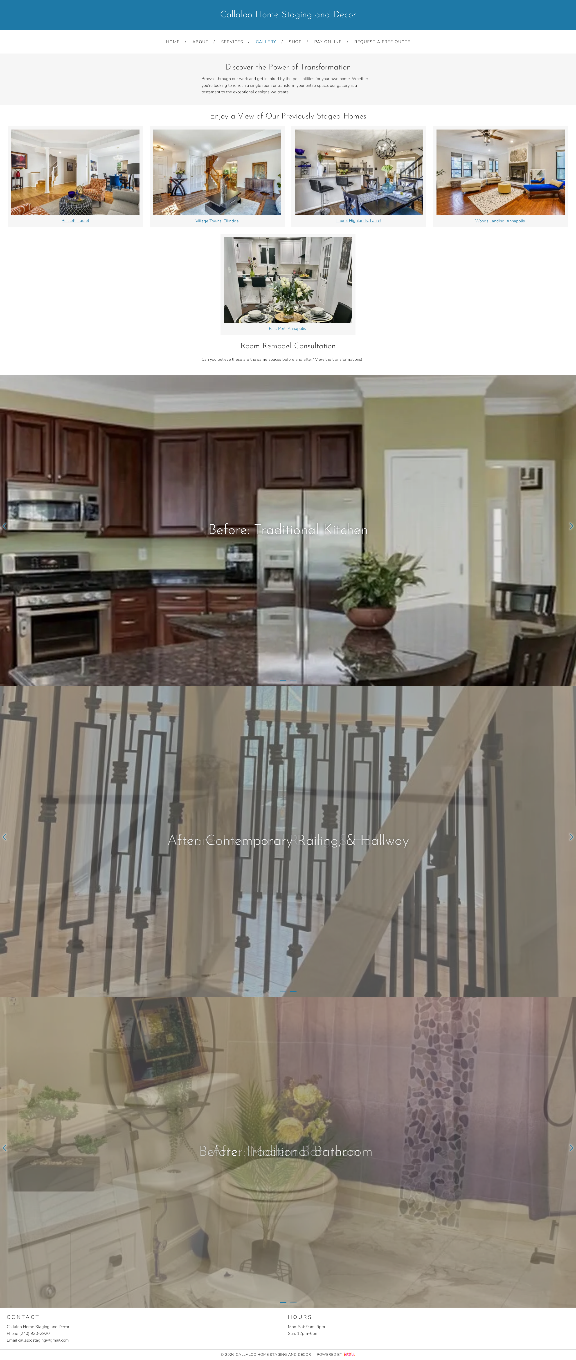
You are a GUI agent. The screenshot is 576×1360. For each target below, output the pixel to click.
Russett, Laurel (75, 220)
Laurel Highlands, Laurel (358, 220)
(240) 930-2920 (34, 1333)
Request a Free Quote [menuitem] (382, 42)
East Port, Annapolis (288, 328)
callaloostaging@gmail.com (43, 1340)
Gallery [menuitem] (266, 42)
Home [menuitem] (173, 42)
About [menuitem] (200, 42)
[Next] (571, 526)
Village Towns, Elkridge (217, 221)
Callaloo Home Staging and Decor (288, 15)
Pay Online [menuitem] (328, 42)
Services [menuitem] (232, 42)
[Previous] (4, 526)
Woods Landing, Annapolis (500, 221)
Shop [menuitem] (295, 42)
